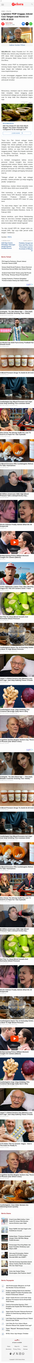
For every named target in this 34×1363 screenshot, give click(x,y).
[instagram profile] (20, 1354)
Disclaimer (8, 1349)
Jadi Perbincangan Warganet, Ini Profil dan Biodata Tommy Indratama (18, 1286)
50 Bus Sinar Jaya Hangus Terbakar (17, 1333)
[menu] (2, 4)
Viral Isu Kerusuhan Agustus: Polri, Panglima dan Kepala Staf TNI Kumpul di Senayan (19, 1306)
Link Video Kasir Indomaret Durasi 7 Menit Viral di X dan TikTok (19, 1319)
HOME (3, 11)
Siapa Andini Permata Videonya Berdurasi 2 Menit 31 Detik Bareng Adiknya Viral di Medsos (19, 1313)
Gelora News (21, 1359)
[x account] (17, 1354)
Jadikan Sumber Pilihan (17, 45)
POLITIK (9, 11)
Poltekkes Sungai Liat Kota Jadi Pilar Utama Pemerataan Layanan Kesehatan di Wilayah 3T (26, 246)
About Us (17, 1346)
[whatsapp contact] (23, 1354)
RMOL (10, 237)
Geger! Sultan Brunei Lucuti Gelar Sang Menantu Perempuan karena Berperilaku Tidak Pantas (18, 1299)
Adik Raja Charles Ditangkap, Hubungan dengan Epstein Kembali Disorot (8, 245)
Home (8, 1346)
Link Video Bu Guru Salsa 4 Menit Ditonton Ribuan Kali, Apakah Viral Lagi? (19, 1324)
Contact (25, 1346)
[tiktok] (14, 1354)
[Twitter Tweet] (27, 23)
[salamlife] (11, 1354)
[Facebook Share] (23, 23)
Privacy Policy (17, 1349)
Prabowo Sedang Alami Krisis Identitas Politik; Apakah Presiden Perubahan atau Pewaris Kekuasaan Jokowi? (19, 1292)
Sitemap (25, 1349)
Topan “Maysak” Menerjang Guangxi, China (18, 1329)
